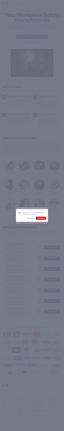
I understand (41, 218)
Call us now (29, 218)
